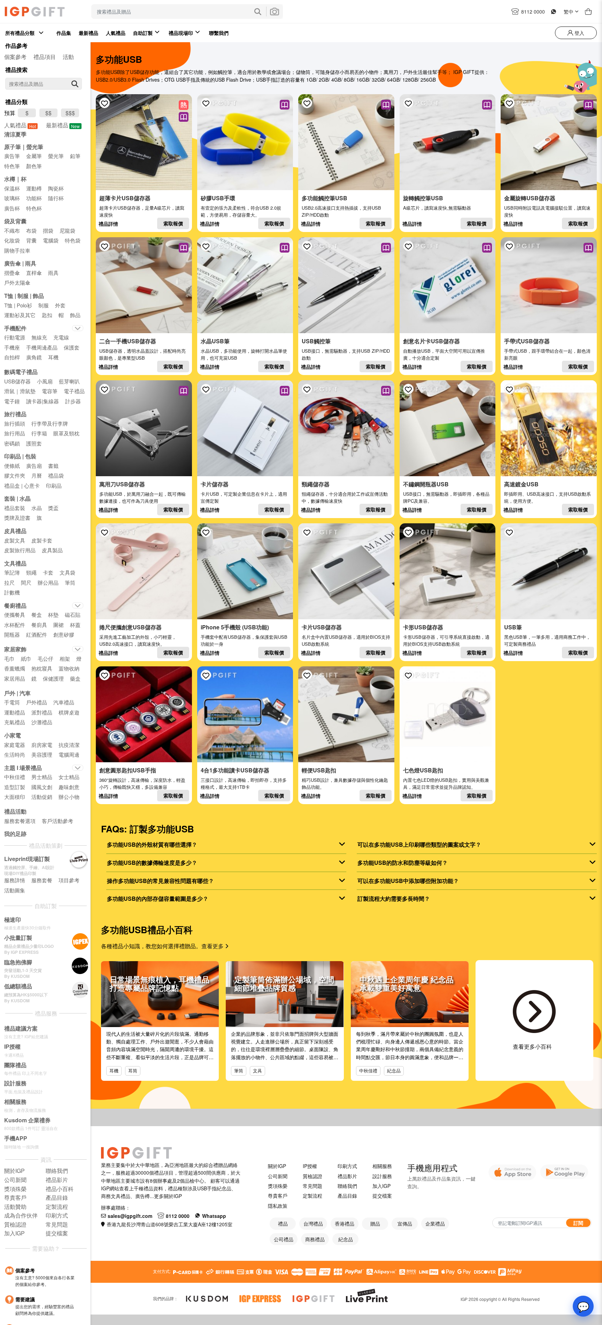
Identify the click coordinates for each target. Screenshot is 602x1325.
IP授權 (310, 1165)
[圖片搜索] (275, 11)
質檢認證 (312, 1176)
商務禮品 (315, 1239)
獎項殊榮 (277, 1185)
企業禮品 (435, 1223)
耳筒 (132, 1070)
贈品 (375, 1223)
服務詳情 (14, 880)
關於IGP (277, 1165)
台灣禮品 (313, 1223)
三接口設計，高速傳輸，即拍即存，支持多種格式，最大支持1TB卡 (244, 783)
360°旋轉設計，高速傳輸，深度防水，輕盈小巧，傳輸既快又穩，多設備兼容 (142, 783)
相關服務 (382, 1165)
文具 (257, 1070)
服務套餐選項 (20, 820)
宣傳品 (405, 1223)
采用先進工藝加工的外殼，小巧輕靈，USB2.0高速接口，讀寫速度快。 (137, 640)
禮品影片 (347, 1176)
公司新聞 (277, 1176)
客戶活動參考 (57, 820)
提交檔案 (382, 1195)
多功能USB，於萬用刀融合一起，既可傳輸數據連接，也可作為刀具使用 (142, 497)
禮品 (283, 1223)
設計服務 (382, 1176)
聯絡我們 (347, 1185)
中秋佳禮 (368, 1070)
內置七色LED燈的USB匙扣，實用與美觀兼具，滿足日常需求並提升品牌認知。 (446, 783)
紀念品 (394, 1070)
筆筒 (238, 1070)
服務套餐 (41, 880)
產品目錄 (347, 1195)
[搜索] (75, 83)
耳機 (113, 1070)
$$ (48, 113)
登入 (578, 32)
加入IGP (381, 1185)
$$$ (70, 113)
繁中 (568, 11)
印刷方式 (347, 1165)
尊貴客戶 (277, 1195)
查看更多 (213, 946)
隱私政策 (277, 1205)
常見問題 (312, 1185)
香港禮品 (344, 1223)
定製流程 (312, 1195)
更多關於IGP (168, 1195)
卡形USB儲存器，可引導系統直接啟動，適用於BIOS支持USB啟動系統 (446, 640)
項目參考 (69, 880)
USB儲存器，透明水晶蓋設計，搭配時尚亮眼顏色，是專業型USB (142, 354)
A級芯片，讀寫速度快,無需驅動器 (437, 207)
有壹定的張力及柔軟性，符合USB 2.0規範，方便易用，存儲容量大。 (241, 211)
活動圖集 (14, 890)
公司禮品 (283, 1239)
